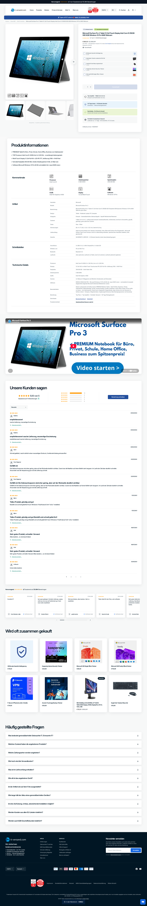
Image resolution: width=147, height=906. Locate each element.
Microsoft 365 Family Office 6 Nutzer (121, 666)
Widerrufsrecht (112, 883)
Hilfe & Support (63, 847)
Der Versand (108, 43)
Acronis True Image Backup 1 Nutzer (52, 703)
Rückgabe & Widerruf (65, 850)
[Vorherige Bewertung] (57, 620)
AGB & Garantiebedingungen (83, 883)
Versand (71, 883)
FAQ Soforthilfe (63, 844)
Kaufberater (62, 841)
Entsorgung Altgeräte (46, 852)
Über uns (42, 858)
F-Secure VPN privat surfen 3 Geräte (17, 703)
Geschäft (12, 21)
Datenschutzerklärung (99, 883)
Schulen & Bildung (45, 850)
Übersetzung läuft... (17, 425)
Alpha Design (86, 898)
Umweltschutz (44, 855)
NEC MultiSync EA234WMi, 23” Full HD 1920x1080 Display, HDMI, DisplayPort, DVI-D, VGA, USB (89, 705)
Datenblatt (90, 299)
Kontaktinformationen (61, 883)
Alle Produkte (20, 21)
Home (7, 21)
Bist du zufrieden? (64, 855)
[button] (122, 10)
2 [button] (71, 577)
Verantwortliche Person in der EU (84, 302)
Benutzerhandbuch (81, 299)
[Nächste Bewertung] (90, 620)
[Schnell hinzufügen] (12, 659)
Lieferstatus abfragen (65, 852)
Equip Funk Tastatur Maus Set (119, 703)
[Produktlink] (21, 655)
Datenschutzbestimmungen (116, 854)
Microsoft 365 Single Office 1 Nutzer (86, 666)
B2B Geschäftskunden (46, 847)
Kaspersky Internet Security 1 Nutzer (52, 666)
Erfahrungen (43, 841)
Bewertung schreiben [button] (118, 397)
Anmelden (136, 850)
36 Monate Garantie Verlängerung (16, 666)
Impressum (50, 883)
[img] (14, 413)
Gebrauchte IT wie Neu (46, 844)
